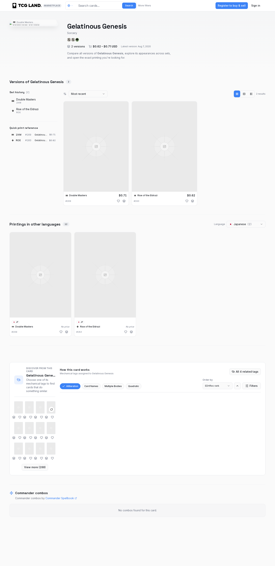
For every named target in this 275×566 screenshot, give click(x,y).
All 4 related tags (247, 371)
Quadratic (133, 386)
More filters (144, 5)
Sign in (255, 5)
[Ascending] (237, 385)
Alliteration (72, 386)
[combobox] (88, 94)
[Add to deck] (124, 201)
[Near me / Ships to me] (71, 6)
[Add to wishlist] (118, 201)
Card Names (91, 386)
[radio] (237, 94)
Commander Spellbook (59, 498)
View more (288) (35, 467)
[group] (244, 93)
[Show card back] (51, 409)
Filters (254, 385)
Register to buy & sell (232, 5)
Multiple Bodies (113, 386)
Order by (208, 379)
